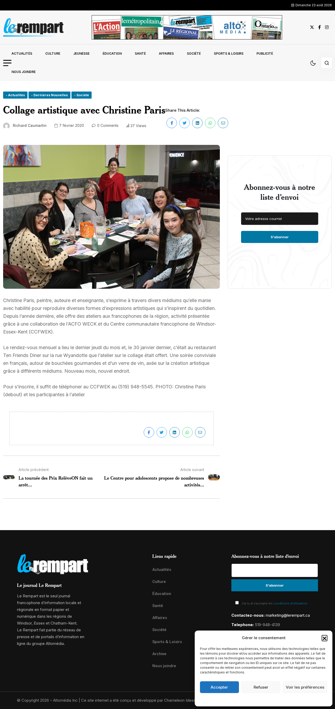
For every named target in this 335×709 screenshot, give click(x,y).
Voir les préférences (305, 687)
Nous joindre (24, 72)
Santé (140, 53)
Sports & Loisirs (228, 53)
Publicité (264, 53)
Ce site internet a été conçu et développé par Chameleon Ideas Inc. (142, 700)
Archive (159, 653)
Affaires (166, 53)
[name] (33, 27)
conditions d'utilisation (290, 603)
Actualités (22, 53)
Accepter (219, 687)
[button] (324, 637)
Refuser (261, 687)
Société (194, 53)
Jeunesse (81, 53)
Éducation (112, 53)
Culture (52, 53)
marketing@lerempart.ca (288, 615)
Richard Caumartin (30, 125)
